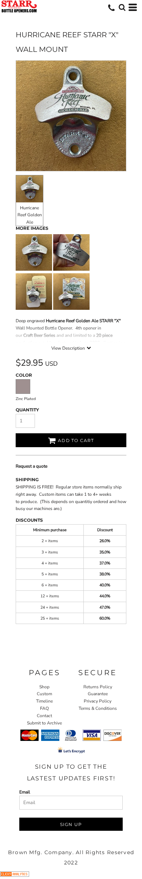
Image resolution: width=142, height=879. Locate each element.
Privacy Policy (97, 701)
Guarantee (98, 694)
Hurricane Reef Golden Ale (29, 215)
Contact (44, 716)
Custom (44, 694)
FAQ (44, 708)
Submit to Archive (44, 723)
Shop (44, 687)
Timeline (44, 701)
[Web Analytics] (14, 875)
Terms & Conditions (98, 708)
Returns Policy (97, 687)
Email (24, 792)
